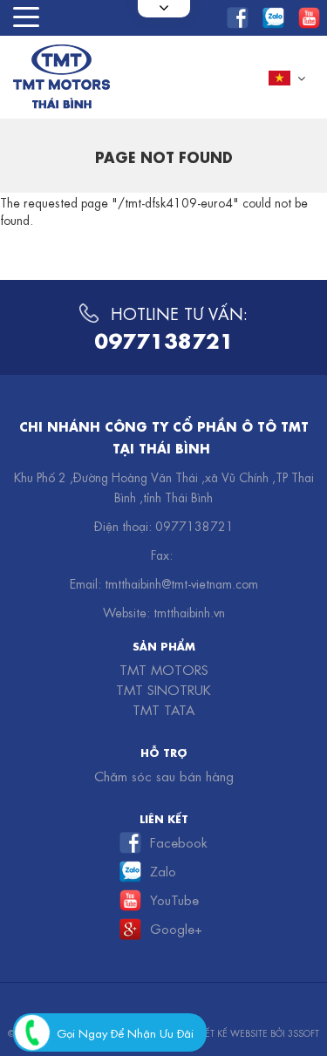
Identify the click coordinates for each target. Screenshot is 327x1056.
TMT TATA (163, 709)
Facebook (179, 841)
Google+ (176, 928)
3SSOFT (303, 1032)
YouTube (174, 899)
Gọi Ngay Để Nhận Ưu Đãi (125, 1032)
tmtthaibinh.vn (189, 611)
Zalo (163, 870)
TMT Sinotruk (163, 689)
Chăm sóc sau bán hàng (164, 775)
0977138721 (164, 338)
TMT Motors (163, 669)
